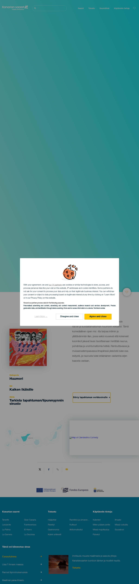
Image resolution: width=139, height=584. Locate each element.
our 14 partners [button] (55, 285)
